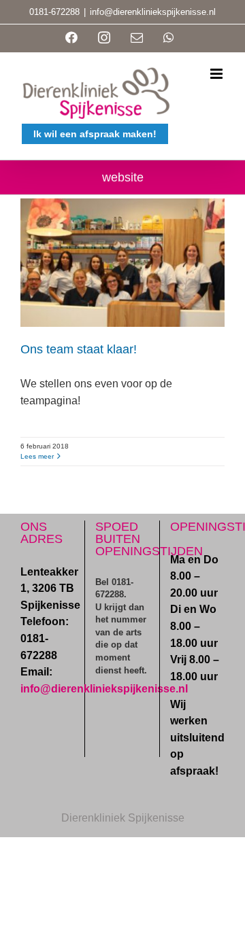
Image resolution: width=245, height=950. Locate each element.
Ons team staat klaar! (78, 349)
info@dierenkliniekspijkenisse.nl (153, 12)
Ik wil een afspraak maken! (95, 133)
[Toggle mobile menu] (217, 74)
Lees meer (37, 456)
